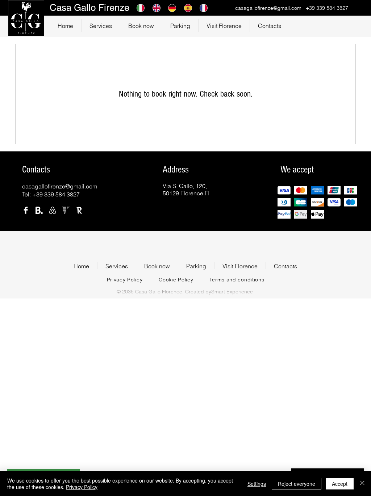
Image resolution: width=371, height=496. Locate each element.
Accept (339, 483)
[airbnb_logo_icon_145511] (52, 210)
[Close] (362, 483)
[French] (202, 8)
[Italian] (139, 8)
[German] (171, 8)
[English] (155, 8)
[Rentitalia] (79, 210)
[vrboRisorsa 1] (66, 210)
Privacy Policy (81, 487)
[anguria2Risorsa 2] (39, 210)
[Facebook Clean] (25, 210)
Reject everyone (296, 483)
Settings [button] (256, 483)
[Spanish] (187, 8)
